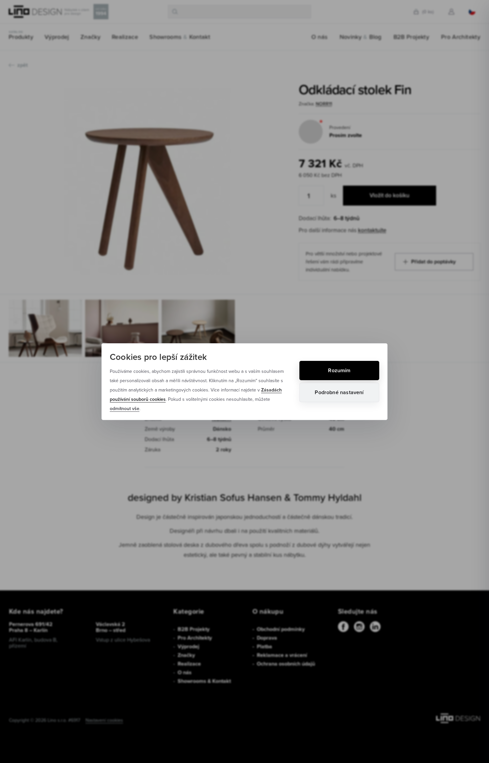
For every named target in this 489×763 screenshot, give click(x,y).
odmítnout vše (124, 408)
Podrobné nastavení (339, 392)
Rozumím (339, 370)
